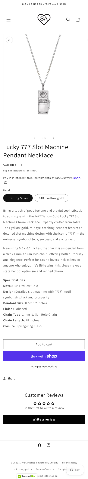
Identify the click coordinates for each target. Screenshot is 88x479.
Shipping (7, 170)
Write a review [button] (44, 419)
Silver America (27, 462)
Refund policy (69, 462)
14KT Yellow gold (51, 198)
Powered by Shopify (47, 462)
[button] (8, 19)
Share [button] (11, 378)
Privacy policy (24, 469)
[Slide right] (53, 138)
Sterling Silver (18, 198)
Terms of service (45, 469)
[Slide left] (34, 138)
